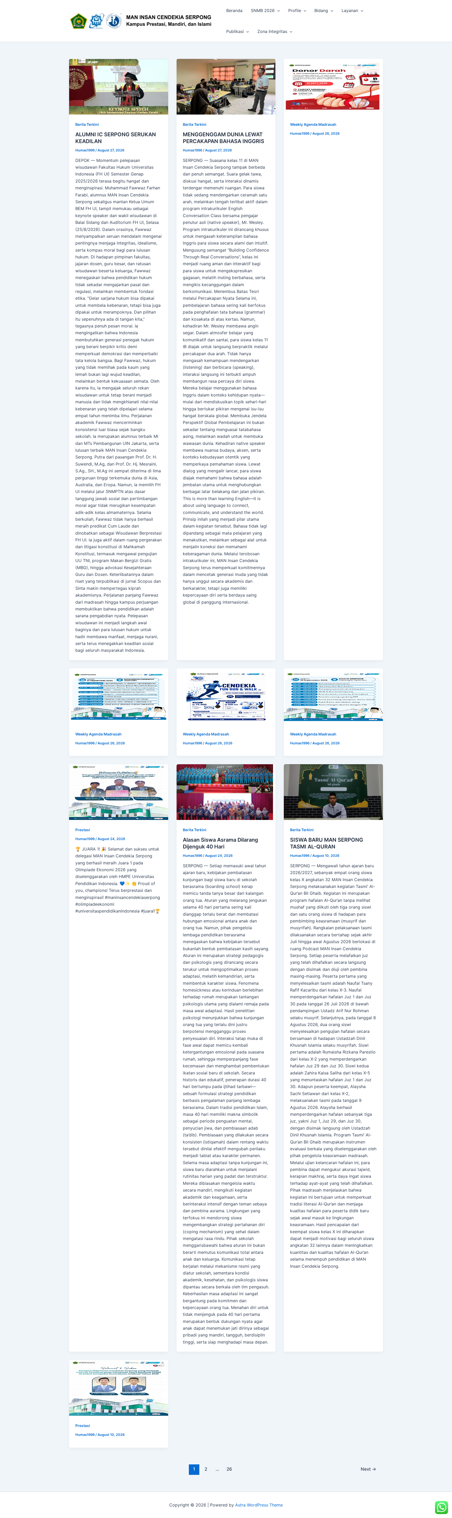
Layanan (350, 10)
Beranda (234, 10)
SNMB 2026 (263, 10)
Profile (294, 10)
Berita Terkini (87, 124)
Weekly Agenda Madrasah (313, 124)
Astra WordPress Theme (259, 1505)
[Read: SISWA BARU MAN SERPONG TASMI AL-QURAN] (333, 792)
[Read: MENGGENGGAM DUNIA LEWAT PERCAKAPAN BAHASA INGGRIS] (226, 87)
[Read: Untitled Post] (333, 87)
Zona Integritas (272, 31)
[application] (277, 10)
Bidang (321, 10)
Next (368, 1469)
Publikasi (235, 31)
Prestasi (82, 830)
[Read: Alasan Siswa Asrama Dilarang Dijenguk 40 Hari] (226, 792)
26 (229, 1469)
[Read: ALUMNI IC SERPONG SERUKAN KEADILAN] (118, 87)
